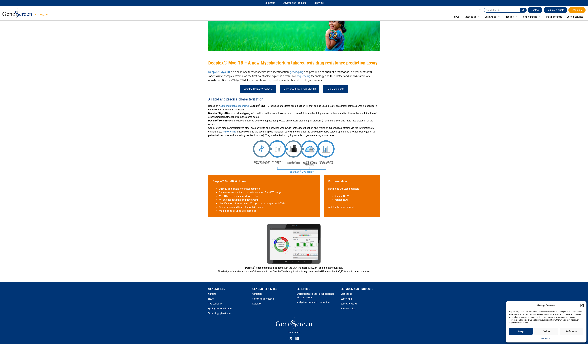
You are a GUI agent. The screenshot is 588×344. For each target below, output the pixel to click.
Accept (521, 331)
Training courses (554, 16)
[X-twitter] (291, 338)
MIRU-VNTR (229, 131)
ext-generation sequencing (234, 105)
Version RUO (341, 199)
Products (509, 16)
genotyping (296, 72)
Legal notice (545, 338)
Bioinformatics (529, 16)
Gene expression (349, 303)
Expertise (257, 303)
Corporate (257, 293)
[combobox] (502, 10)
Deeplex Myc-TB (219, 72)
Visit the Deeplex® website (258, 89)
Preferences (571, 331)
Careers (212, 293)
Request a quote (335, 89)
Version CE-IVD (342, 196)
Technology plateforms (219, 313)
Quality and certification (220, 308)
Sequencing (470, 16)
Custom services (575, 16)
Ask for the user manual (341, 207)
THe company (215, 303)
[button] (581, 305)
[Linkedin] (297, 338)
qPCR (457, 16)
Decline (546, 331)
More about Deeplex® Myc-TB (299, 89)
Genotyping (490, 16)
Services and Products (263, 298)
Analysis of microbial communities (313, 302)
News (211, 298)
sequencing (303, 76)
